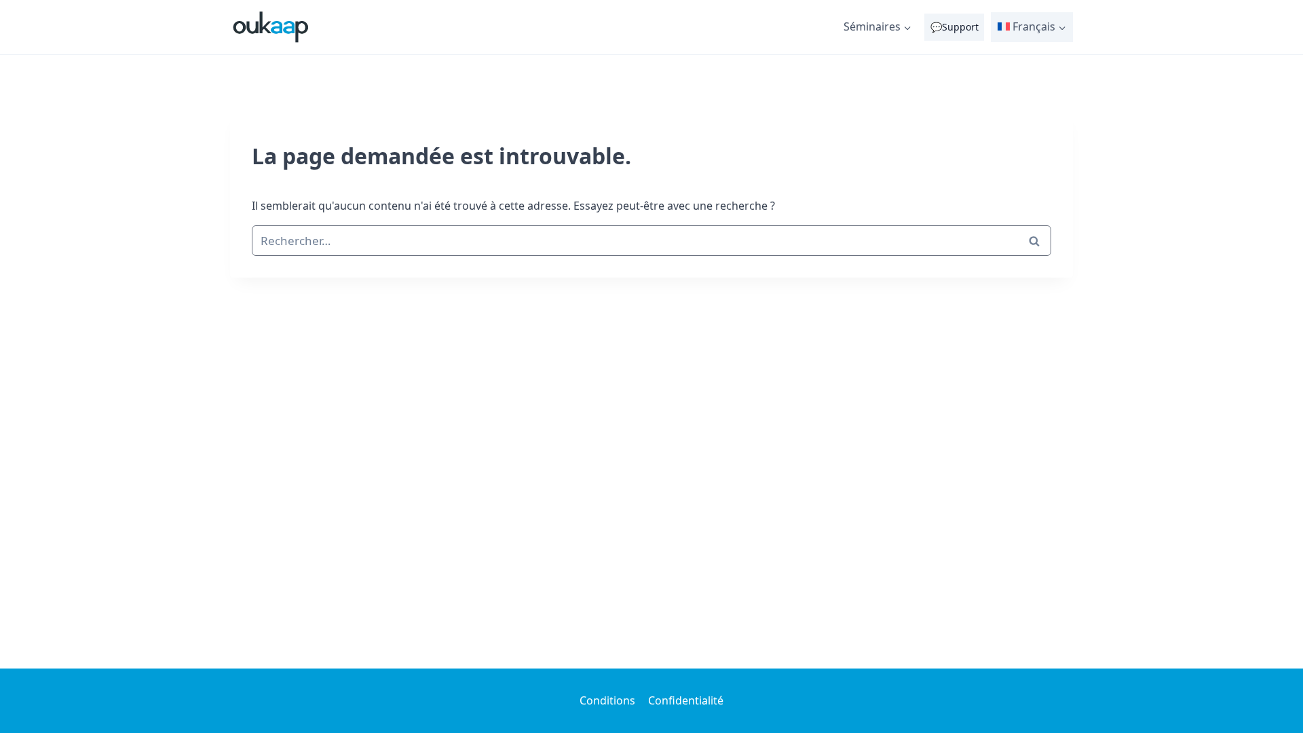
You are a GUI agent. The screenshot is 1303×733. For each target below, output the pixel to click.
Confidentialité (685, 700)
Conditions (607, 700)
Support (960, 26)
